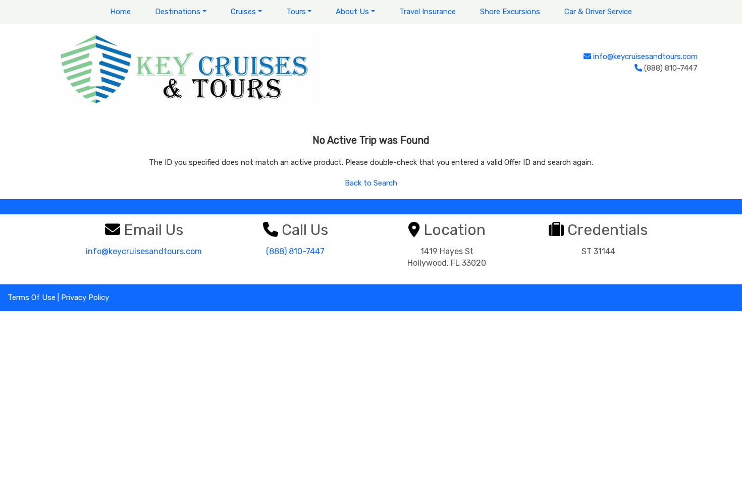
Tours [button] (296, 11)
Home (120, 11)
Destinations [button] (177, 11)
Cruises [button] (243, 11)
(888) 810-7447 (295, 251)
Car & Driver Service (598, 11)
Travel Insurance (427, 11)
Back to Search (371, 183)
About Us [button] (352, 11)
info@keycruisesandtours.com (645, 56)
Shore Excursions (510, 11)
